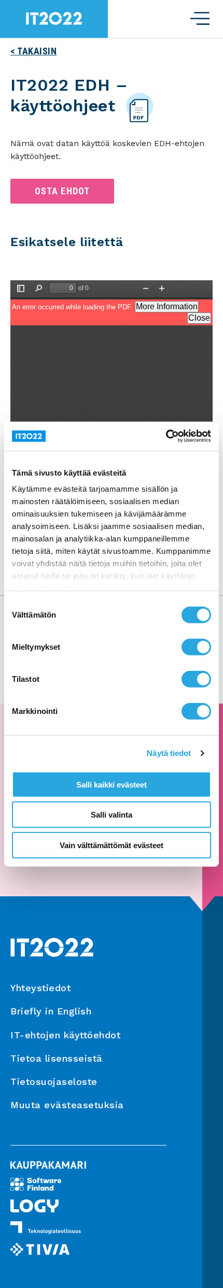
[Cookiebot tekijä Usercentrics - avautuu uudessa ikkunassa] (165, 436)
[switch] (196, 646)
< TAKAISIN (33, 51)
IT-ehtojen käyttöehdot (65, 1034)
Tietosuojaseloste (53, 1081)
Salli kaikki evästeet (111, 784)
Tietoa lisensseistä (56, 1058)
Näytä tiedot (169, 753)
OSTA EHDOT (62, 190)
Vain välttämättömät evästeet (111, 844)
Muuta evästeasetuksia (67, 1104)
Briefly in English (50, 1011)
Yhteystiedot (40, 987)
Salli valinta (111, 814)
